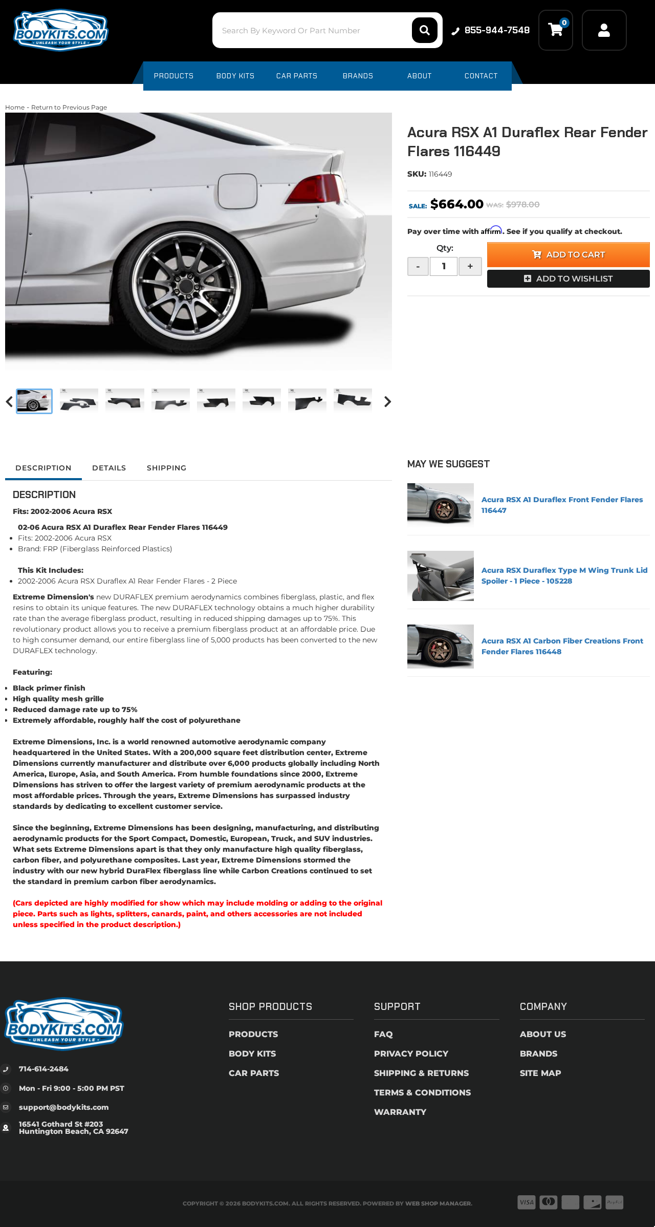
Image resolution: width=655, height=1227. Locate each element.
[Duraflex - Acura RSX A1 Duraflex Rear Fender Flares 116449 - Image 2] (79, 401)
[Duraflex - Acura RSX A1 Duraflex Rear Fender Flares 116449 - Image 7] (307, 401)
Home (15, 107)
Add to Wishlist (574, 279)
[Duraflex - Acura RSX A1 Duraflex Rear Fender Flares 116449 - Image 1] (34, 401)
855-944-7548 (497, 30)
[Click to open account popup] (604, 30)
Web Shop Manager (438, 1203)
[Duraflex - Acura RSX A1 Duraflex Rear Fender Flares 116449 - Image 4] (170, 401)
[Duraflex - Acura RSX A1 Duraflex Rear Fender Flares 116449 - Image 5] (216, 401)
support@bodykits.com (64, 1107)
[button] (327, 30)
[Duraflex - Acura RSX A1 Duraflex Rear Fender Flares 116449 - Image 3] (124, 401)
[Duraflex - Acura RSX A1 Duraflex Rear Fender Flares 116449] (198, 242)
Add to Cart (576, 255)
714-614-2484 (44, 1068)
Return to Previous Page (69, 107)
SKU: (416, 174)
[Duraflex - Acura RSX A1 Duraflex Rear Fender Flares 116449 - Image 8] (353, 401)
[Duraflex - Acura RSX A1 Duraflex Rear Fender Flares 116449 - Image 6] (262, 401)
